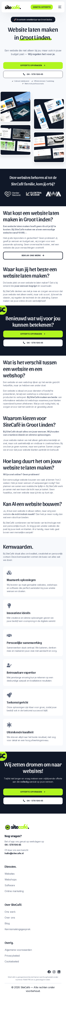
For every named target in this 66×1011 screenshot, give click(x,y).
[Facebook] (49, 971)
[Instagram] (54, 971)
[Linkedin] (58, 971)
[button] (33, 19)
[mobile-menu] (58, 7)
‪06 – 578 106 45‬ (13, 844)
